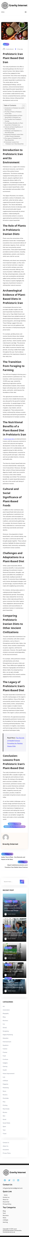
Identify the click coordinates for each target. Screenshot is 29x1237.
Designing (6, 1031)
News (4, 1091)
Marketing (6, 1088)
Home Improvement (8, 1073)
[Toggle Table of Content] (22, 105)
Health (6, 44)
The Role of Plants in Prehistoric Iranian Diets (13, 112)
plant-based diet (9, 439)
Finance (5, 1052)
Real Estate (6, 1109)
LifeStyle (5, 1080)
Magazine (5, 1084)
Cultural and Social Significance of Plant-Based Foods (14, 128)
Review (5, 1112)
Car (4, 1024)
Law (4, 1077)
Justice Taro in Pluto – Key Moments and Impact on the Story (13, 858)
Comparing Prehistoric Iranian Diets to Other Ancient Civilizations (14, 135)
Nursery (5, 1095)
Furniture (5, 1059)
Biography (6, 1013)
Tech (15, 901)
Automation (6, 1010)
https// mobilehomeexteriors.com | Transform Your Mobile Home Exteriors (16, 866)
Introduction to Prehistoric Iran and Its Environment (14, 109)
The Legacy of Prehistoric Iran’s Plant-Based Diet (13, 139)
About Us (5, 1146)
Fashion (5, 1049)
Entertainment (7, 1042)
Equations (5, 1045)
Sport (4, 1126)
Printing (5, 1105)
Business (8, 901)
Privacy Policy (7, 1153)
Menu (2, 12)
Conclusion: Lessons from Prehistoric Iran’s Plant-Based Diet (15, 143)
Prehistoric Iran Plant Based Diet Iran (14, 826)
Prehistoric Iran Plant (14, 824)
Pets (4, 1102)
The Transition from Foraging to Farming (13, 120)
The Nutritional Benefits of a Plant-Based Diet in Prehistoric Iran (14, 124)
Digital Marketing (8, 1035)
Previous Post (8, 854)
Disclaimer (6, 1150)
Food (4, 1056)
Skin (4, 1116)
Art (4, 1006)
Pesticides (6, 1098)
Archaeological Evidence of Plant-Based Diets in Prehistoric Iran (14, 116)
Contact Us (6, 1142)
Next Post (21, 862)
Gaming (5, 1066)
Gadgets (5, 1063)
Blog (4, 1017)
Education (5, 1038)
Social (4, 1119)
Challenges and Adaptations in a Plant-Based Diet (13, 131)
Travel (4, 1133)
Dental (5, 1028)
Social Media (6, 1123)
